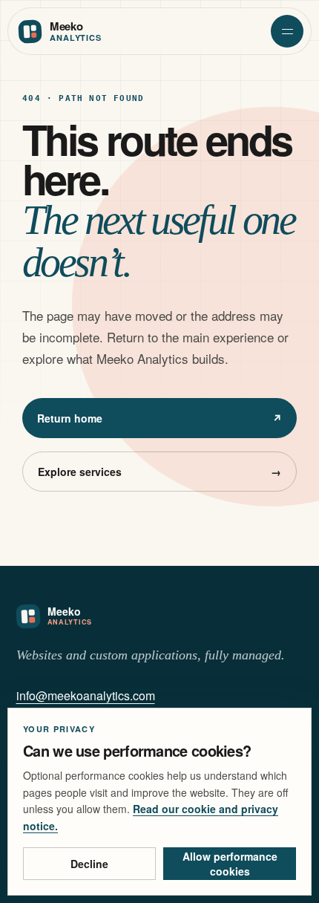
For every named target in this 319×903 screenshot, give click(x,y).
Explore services (159, 471)
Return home (159, 418)
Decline (89, 863)
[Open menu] (287, 31)
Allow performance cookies (229, 863)
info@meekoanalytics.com (85, 695)
